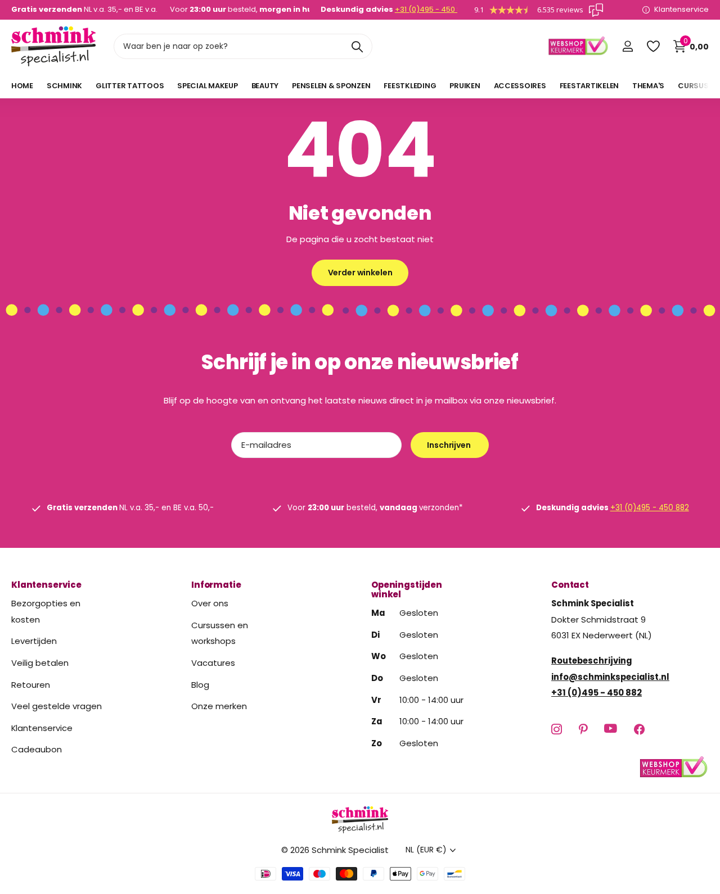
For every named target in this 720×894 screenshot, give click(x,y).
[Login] (627, 46)
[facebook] (639, 729)
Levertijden (34, 641)
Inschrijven (449, 445)
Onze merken (219, 706)
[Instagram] (556, 729)
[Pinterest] (583, 729)
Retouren (30, 684)
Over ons (209, 603)
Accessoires (520, 85)
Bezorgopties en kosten (45, 611)
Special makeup (207, 85)
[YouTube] (610, 728)
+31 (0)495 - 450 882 (432, 9)
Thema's (648, 85)
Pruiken (464, 85)
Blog (200, 684)
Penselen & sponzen (331, 85)
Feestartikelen (589, 85)
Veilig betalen (40, 663)
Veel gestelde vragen (56, 706)
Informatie (216, 585)
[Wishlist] (652, 46)
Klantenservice (46, 585)
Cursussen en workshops (219, 633)
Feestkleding (410, 85)
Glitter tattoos (130, 85)
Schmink (64, 85)
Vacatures (213, 663)
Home (22, 85)
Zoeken (356, 46)
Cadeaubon (36, 749)
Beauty (264, 85)
